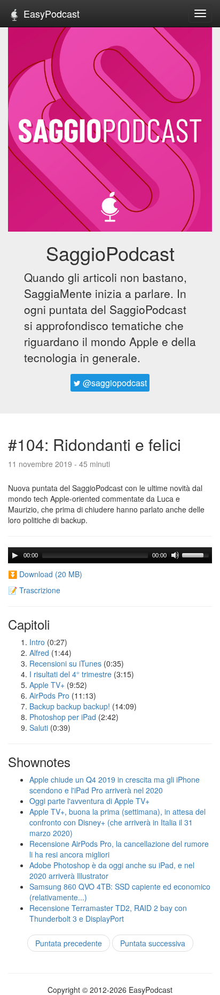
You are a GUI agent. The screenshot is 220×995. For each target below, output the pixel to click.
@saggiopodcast (114, 383)
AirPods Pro (49, 695)
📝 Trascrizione (34, 590)
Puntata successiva (152, 943)
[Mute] (175, 555)
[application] (110, 555)
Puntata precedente (68, 943)
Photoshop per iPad (62, 716)
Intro (37, 642)
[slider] (197, 554)
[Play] (15, 555)
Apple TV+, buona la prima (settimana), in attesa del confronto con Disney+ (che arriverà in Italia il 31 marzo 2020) (117, 822)
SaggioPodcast (110, 252)
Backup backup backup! (69, 706)
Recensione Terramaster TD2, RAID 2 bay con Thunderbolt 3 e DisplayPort (108, 913)
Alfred (39, 652)
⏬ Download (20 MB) (45, 574)
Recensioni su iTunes (65, 663)
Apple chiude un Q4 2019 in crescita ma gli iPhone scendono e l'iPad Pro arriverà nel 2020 (114, 784)
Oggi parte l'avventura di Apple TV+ (89, 800)
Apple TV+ (47, 684)
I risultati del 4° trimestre (70, 674)
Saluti (38, 727)
